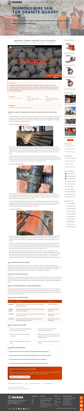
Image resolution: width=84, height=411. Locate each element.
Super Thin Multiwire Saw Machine (46, 398)
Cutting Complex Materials (71, 208)
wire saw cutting (69, 186)
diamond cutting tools (70, 176)
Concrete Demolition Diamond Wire (71, 216)
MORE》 (74, 41)
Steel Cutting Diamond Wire (71, 211)
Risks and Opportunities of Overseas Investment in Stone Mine (69, 146)
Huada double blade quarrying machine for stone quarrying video (69, 164)
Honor (56, 403)
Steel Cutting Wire (66, 402)
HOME (16, 37)
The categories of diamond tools (70, 178)
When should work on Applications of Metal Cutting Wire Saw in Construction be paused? (29, 363)
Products (42, 396)
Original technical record (13, 107)
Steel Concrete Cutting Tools (45, 403)
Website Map (10, 408)
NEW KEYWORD (67, 396)
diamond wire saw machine (35, 383)
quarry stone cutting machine (70, 183)
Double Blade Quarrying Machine (46, 405)
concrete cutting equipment (48, 383)
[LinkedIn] (22, 408)
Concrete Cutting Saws (71, 213)
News (33, 398)
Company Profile (58, 398)
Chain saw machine (43, 406)
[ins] (14, 408)
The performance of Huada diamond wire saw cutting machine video (69, 161)
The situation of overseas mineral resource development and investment (69, 152)
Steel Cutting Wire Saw (71, 226)
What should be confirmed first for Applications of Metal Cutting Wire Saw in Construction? (29, 351)
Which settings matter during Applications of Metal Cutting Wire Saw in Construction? (28, 359)
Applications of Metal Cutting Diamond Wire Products (19, 388)
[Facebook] (17, 408)
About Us (57, 396)
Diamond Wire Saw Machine (45, 400)
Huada (26, 383)
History (56, 400)
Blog (19, 37)
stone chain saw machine (70, 196)
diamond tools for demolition (71, 206)
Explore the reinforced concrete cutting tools (19, 376)
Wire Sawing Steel (70, 221)
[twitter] (19, 408)
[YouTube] (25, 408)
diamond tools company (70, 173)
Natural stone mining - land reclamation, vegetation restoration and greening (69, 149)
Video (33, 403)
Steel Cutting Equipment (71, 224)
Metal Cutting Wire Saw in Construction (16, 383)
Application (20, 107)
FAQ (30, 107)
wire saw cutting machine (70, 191)
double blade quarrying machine (70, 181)
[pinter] (29, 408)
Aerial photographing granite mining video (70, 159)
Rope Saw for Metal (71, 203)
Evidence (24, 107)
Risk (28, 107)
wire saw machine (69, 189)
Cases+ (70, 140)
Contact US (57, 405)
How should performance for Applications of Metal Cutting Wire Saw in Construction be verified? (30, 355)
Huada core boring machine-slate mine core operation (70, 167)
